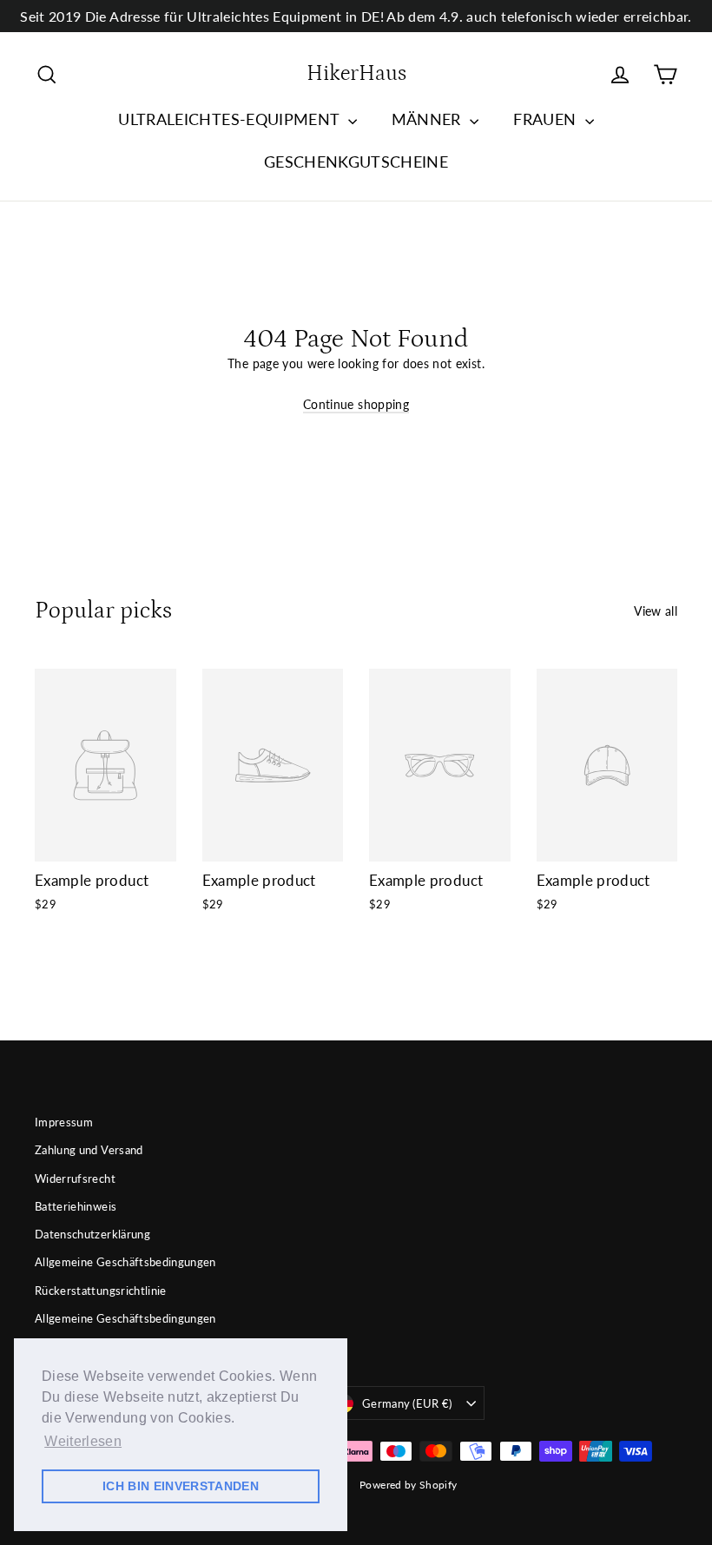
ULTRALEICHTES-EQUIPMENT (230, 119)
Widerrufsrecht (75, 1178)
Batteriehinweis (75, 1206)
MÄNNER (428, 119)
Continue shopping (356, 404)
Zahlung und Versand (89, 1150)
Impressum (64, 1122)
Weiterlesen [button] (83, 1441)
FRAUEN (546, 119)
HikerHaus (356, 74)
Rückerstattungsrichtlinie (101, 1290)
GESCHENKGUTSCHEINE (356, 161)
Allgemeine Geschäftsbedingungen (125, 1262)
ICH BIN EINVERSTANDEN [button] (180, 1486)
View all (655, 611)
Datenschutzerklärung (92, 1234)
